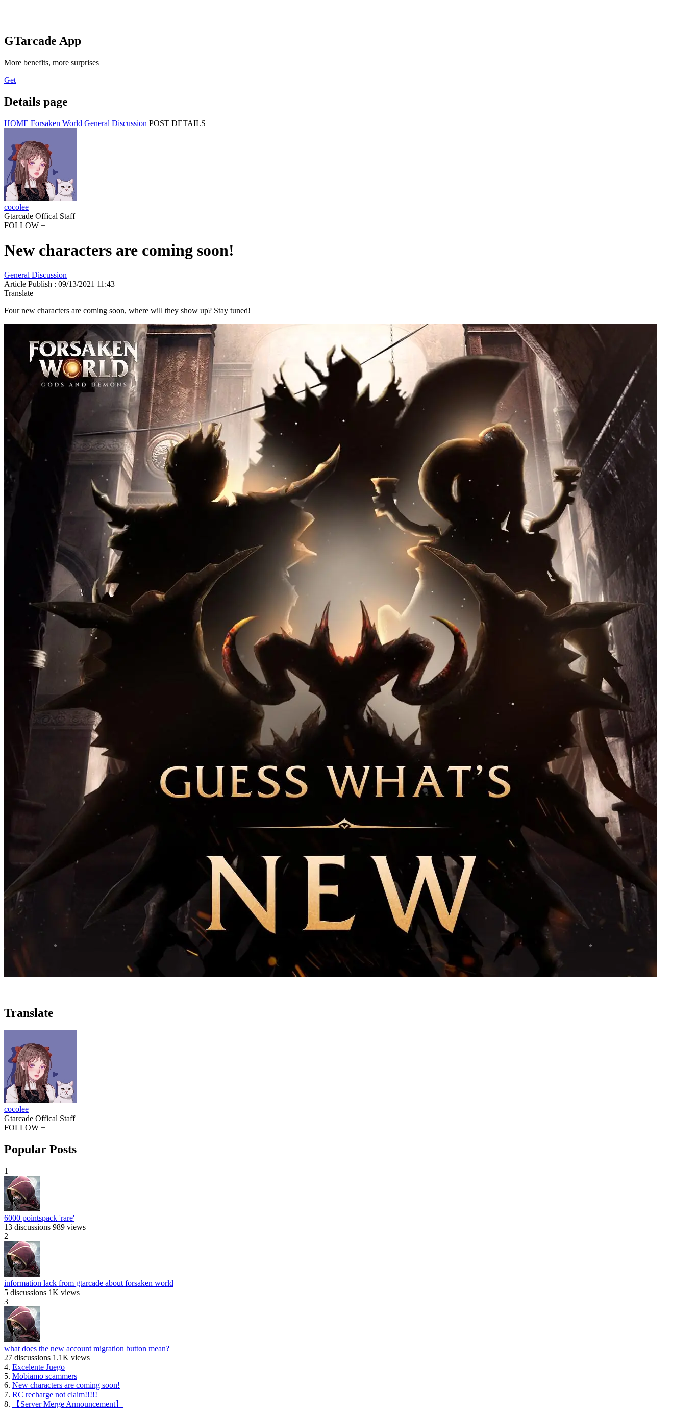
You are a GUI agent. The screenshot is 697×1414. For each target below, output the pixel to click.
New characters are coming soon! (66, 1385)
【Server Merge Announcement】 (67, 1404)
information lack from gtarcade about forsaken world (88, 1283)
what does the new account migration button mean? (86, 1348)
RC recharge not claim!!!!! (54, 1394)
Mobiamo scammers (44, 1376)
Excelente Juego (38, 1366)
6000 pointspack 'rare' (39, 1217)
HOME (16, 123)
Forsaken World (56, 123)
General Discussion (115, 123)
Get (10, 80)
